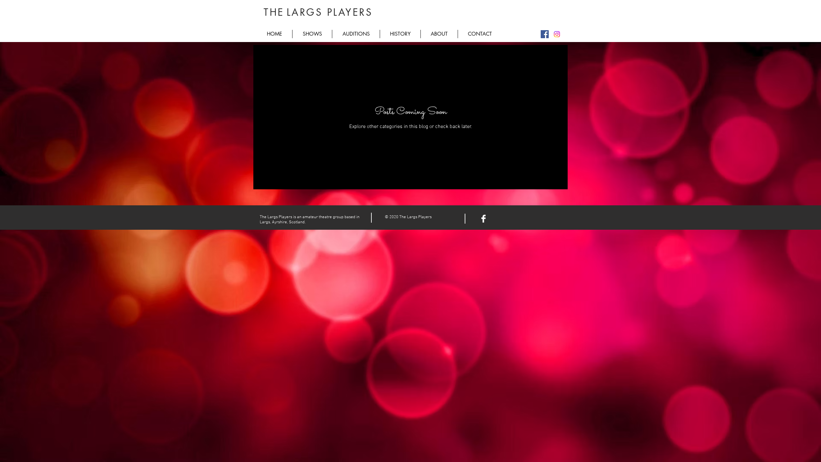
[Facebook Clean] (483, 219)
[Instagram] (557, 34)
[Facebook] (545, 34)
